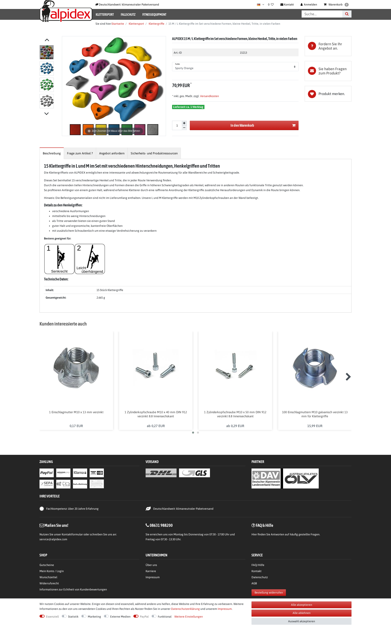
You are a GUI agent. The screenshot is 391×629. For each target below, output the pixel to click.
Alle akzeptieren (301, 604)
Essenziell (52, 616)
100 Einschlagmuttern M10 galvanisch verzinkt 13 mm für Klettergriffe (315, 414)
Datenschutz (260, 577)
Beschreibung (52, 153)
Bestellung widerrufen (269, 592)
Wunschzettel (48, 577)
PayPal (144, 616)
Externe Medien (120, 616)
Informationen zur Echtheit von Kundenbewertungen (73, 589)
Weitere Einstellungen (188, 616)
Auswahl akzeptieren (301, 621)
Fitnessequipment (154, 14)
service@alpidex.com (53, 539)
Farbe (177, 64)
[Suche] (346, 14)
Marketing (94, 616)
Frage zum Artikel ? (80, 153)
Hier (254, 534)
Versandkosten (209, 96)
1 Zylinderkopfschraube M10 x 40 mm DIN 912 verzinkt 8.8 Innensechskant (156, 414)
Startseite (118, 23)
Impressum (153, 577)
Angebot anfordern (111, 153)
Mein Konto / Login (52, 571)
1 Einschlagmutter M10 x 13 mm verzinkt (76, 412)
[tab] (328, 46)
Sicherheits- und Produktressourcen (154, 153)
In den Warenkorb (242, 125)
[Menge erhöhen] (184, 123)
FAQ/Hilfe (258, 565)
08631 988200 (161, 525)
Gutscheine (47, 565)
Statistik (73, 616)
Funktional (164, 616)
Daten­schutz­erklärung (185, 608)
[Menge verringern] (184, 128)
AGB (254, 583)
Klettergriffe (156, 23)
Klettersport (105, 14)
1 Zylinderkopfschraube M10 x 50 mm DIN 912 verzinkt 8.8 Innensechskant (235, 414)
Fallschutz (128, 14)
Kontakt (256, 571)
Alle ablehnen (302, 613)
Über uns (151, 565)
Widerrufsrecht (49, 583)
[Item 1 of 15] (50, 77)
